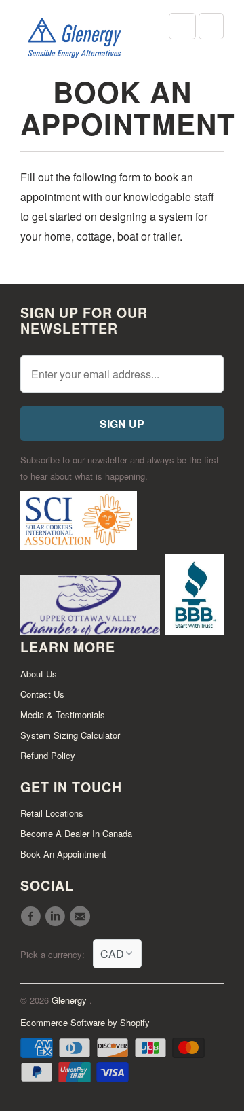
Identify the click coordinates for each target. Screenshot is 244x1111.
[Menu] (182, 26)
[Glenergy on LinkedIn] (57, 916)
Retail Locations (51, 813)
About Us (38, 673)
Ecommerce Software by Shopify (85, 1022)
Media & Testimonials (62, 714)
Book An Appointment (63, 853)
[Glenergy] (74, 38)
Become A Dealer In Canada (76, 833)
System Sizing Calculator (70, 734)
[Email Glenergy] (82, 916)
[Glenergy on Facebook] (32, 916)
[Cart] (211, 26)
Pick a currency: (56, 954)
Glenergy (70, 999)
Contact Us (42, 694)
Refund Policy (47, 755)
